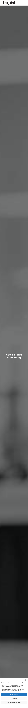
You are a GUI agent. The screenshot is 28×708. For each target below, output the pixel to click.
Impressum (20, 705)
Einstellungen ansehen (14, 702)
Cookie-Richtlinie (8, 705)
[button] (26, 680)
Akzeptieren (14, 694)
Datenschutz (15, 705)
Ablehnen (14, 698)
